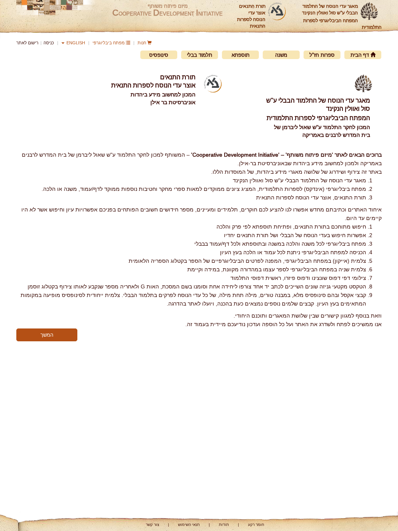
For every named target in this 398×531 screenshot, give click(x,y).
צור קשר (152, 524)
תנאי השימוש (189, 524)
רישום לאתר (27, 42)
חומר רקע (256, 524)
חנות (142, 42)
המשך (46, 335)
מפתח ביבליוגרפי (109, 42)
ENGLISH (75, 42)
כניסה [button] (49, 42)
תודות (224, 524)
